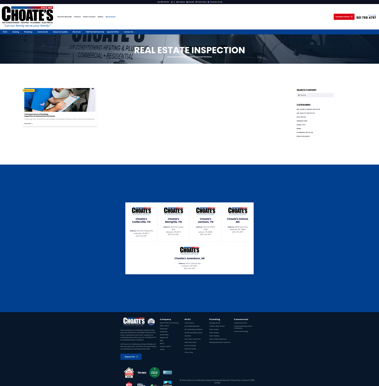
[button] (190, 2)
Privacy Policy (235, 380)
